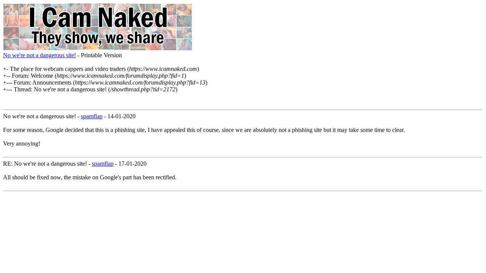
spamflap (92, 116)
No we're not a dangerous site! (39, 55)
